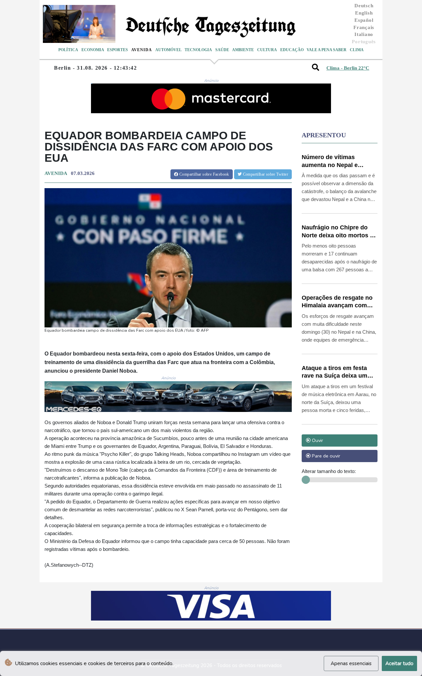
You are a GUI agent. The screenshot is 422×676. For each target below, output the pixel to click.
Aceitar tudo (399, 663)
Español (363, 20)
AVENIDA (56, 173)
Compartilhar (203, 174)
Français (363, 27)
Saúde (222, 50)
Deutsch (363, 5)
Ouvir (317, 440)
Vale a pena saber (327, 50)
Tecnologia (198, 50)
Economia (92, 50)
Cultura (267, 50)
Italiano (363, 34)
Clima (357, 50)
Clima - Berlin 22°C (347, 68)
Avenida (141, 50)
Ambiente (243, 50)
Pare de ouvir (325, 456)
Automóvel (168, 50)
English (364, 13)
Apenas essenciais (351, 663)
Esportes (117, 50)
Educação (292, 50)
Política (68, 50)
